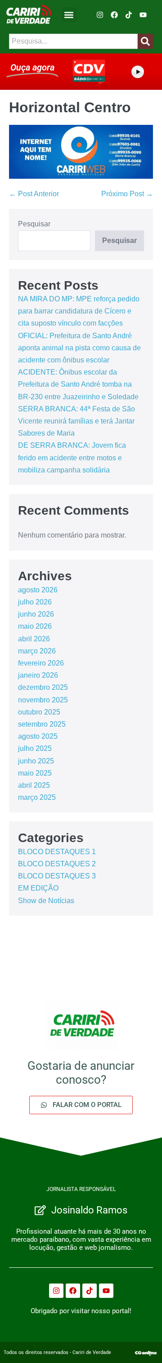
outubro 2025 (39, 712)
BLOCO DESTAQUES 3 (57, 876)
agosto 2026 (38, 590)
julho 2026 (35, 602)
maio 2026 (35, 626)
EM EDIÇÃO (38, 888)
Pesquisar (34, 224)
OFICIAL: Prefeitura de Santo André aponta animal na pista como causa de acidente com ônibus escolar (79, 348)
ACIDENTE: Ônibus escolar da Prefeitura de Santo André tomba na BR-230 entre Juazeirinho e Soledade (78, 384)
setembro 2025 (42, 724)
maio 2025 (35, 773)
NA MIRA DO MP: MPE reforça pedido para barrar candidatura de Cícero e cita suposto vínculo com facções (79, 311)
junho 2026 (36, 614)
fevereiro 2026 (41, 663)
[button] (69, 14)
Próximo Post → (127, 194)
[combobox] (73, 41)
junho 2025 (36, 761)
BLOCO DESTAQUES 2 (57, 864)
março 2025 (37, 797)
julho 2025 (35, 748)
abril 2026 (34, 639)
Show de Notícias (46, 900)
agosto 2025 (38, 736)
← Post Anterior (34, 194)
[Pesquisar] (145, 41)
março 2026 (37, 651)
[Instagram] (100, 15)
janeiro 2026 (38, 675)
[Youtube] (143, 15)
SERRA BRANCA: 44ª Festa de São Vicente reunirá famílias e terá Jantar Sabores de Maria (76, 421)
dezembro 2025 (43, 687)
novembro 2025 (43, 700)
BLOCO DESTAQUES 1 (57, 852)
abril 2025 (34, 785)
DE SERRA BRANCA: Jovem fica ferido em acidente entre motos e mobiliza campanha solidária (72, 457)
